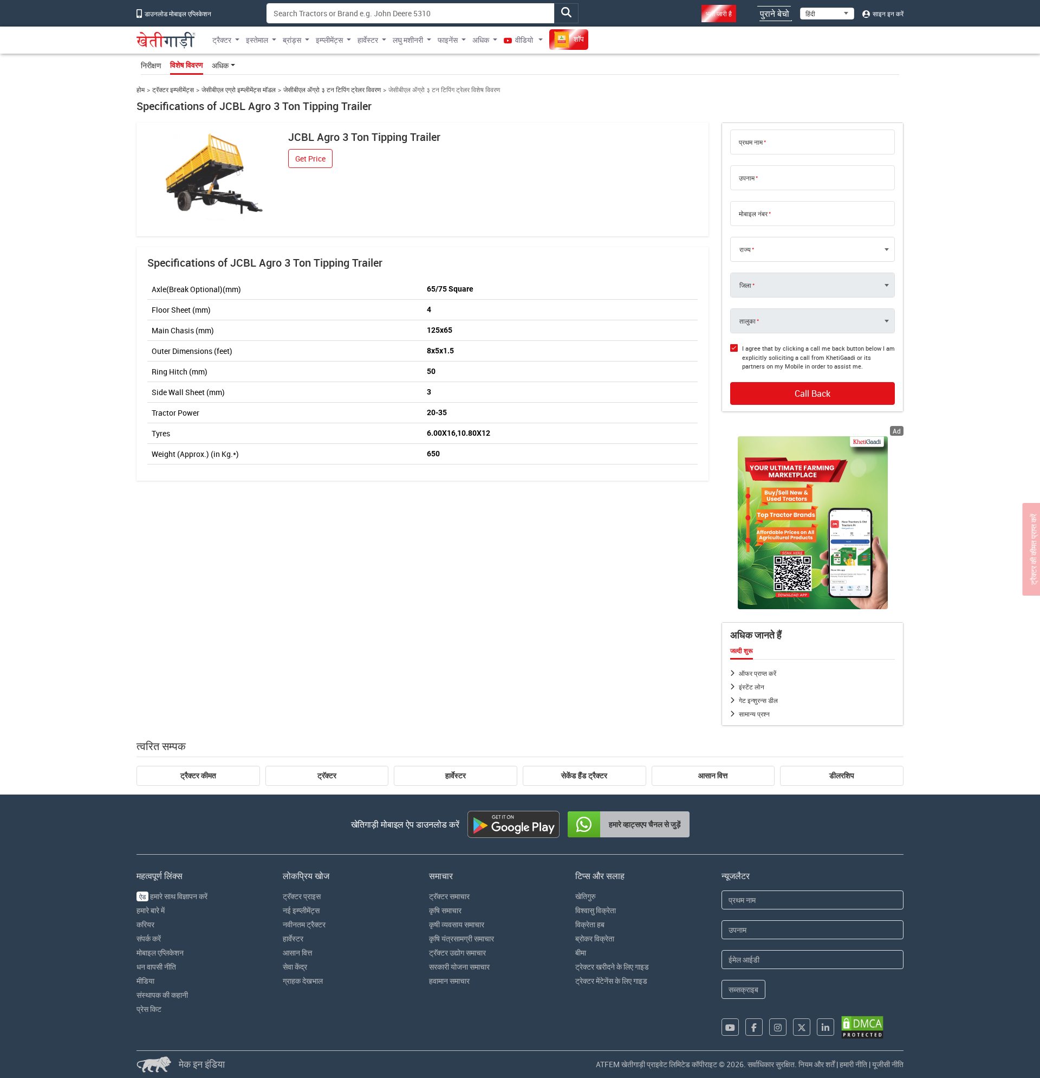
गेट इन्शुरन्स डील (758, 700)
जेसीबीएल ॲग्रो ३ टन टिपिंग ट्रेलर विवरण (332, 90)
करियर (145, 924)
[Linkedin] (825, 1027)
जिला (745, 285)
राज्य (745, 249)
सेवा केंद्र (295, 966)
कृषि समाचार (445, 910)
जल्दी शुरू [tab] (741, 651)
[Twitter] (801, 1027)
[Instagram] (777, 1027)
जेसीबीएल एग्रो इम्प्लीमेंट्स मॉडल (239, 90)
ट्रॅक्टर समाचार (449, 896)
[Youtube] (730, 1027)
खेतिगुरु (585, 896)
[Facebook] (754, 1027)
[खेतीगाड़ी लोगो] (166, 40)
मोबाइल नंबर (753, 213)
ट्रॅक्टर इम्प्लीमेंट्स (173, 90)
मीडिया (145, 981)
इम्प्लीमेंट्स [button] (329, 40)
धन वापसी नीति (156, 966)
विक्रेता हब (589, 924)
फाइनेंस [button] (448, 40)
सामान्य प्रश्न (754, 713)
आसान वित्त (712, 775)
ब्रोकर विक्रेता (594, 938)
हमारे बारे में (150, 910)
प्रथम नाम (751, 142)
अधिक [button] (480, 40)
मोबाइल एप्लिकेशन (160, 952)
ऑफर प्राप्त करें (757, 673)
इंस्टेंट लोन (751, 686)
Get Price (310, 158)
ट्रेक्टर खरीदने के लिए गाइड (612, 966)
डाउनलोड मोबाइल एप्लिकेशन (177, 13)
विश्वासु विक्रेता (595, 910)
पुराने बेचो (774, 14)
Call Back (812, 393)
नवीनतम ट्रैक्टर (304, 924)
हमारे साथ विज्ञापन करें (173, 896)
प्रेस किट (148, 1009)
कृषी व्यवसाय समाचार (456, 924)
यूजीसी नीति (887, 1064)
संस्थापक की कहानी (162, 995)
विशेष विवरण (186, 65)
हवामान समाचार (449, 981)
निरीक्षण (151, 65)
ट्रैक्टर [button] (221, 40)
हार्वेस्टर (455, 775)
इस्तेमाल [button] (257, 40)
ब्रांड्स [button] (292, 40)
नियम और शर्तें (816, 1064)
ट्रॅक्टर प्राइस (302, 896)
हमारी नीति (853, 1064)
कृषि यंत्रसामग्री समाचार (461, 938)
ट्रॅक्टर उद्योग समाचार (457, 952)
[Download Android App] (513, 824)
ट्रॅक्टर (326, 775)
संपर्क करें (148, 938)
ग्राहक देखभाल (303, 981)
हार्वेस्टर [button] (368, 40)
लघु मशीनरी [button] (408, 40)
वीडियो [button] (524, 40)
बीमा (580, 952)
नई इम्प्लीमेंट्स (301, 910)
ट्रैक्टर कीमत (198, 775)
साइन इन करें (887, 13)
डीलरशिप (841, 775)
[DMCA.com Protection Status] (862, 1027)
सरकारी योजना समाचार (459, 966)
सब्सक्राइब (743, 989)
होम (140, 90)
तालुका (747, 321)
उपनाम (747, 178)
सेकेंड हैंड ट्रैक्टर (584, 775)
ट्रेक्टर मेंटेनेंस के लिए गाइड (611, 981)
